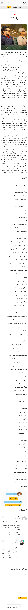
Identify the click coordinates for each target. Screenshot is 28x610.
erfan (17, 502)
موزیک (9, 3)
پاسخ (3, 517)
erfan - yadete (10, 502)
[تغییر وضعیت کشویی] (6, 3)
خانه (20, 3)
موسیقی (8, 505)
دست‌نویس (15, 7)
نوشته (14, 3)
